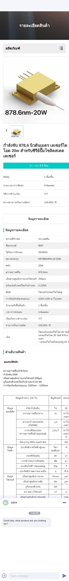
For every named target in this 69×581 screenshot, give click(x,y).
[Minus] (64, 503)
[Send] (64, 575)
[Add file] (4, 575)
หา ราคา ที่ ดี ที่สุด (39, 165)
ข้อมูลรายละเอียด (38, 218)
